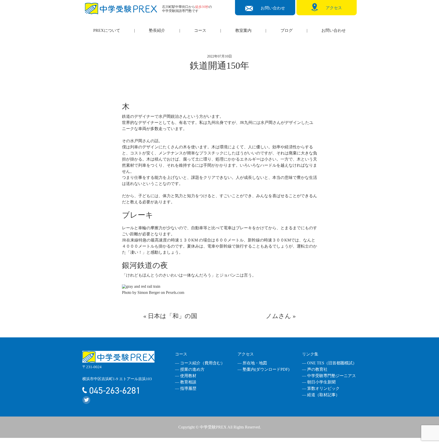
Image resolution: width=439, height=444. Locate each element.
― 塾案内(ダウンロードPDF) (263, 369)
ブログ (286, 30)
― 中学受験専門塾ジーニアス (329, 376)
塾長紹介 (157, 30)
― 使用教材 (185, 376)
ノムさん (278, 316)
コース (200, 30)
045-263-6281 (113, 390)
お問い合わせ (333, 30)
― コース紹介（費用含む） (200, 363)
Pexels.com (175, 292)
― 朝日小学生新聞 (319, 382)
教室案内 (243, 30)
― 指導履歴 (185, 388)
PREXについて (106, 30)
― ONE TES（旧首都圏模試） (329, 363)
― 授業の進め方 (190, 369)
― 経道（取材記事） (321, 395)
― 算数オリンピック (321, 388)
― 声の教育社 (314, 369)
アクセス (246, 354)
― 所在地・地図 (252, 363)
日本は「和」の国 (172, 316)
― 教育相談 (185, 382)
